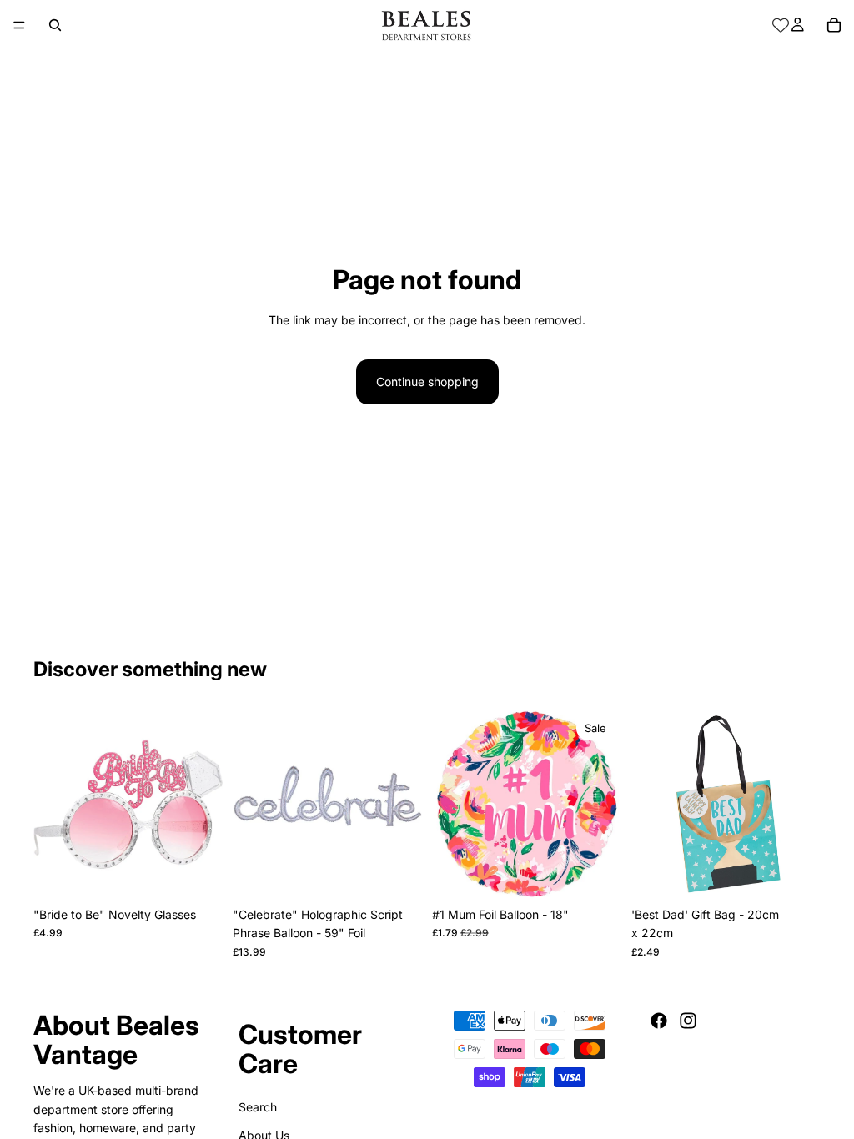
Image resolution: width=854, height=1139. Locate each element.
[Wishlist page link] (780, 25)
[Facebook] (659, 1021)
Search (258, 1107)
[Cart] (834, 25)
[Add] (197, 873)
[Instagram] (688, 1021)
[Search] (55, 25)
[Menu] (19, 25)
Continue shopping (427, 381)
